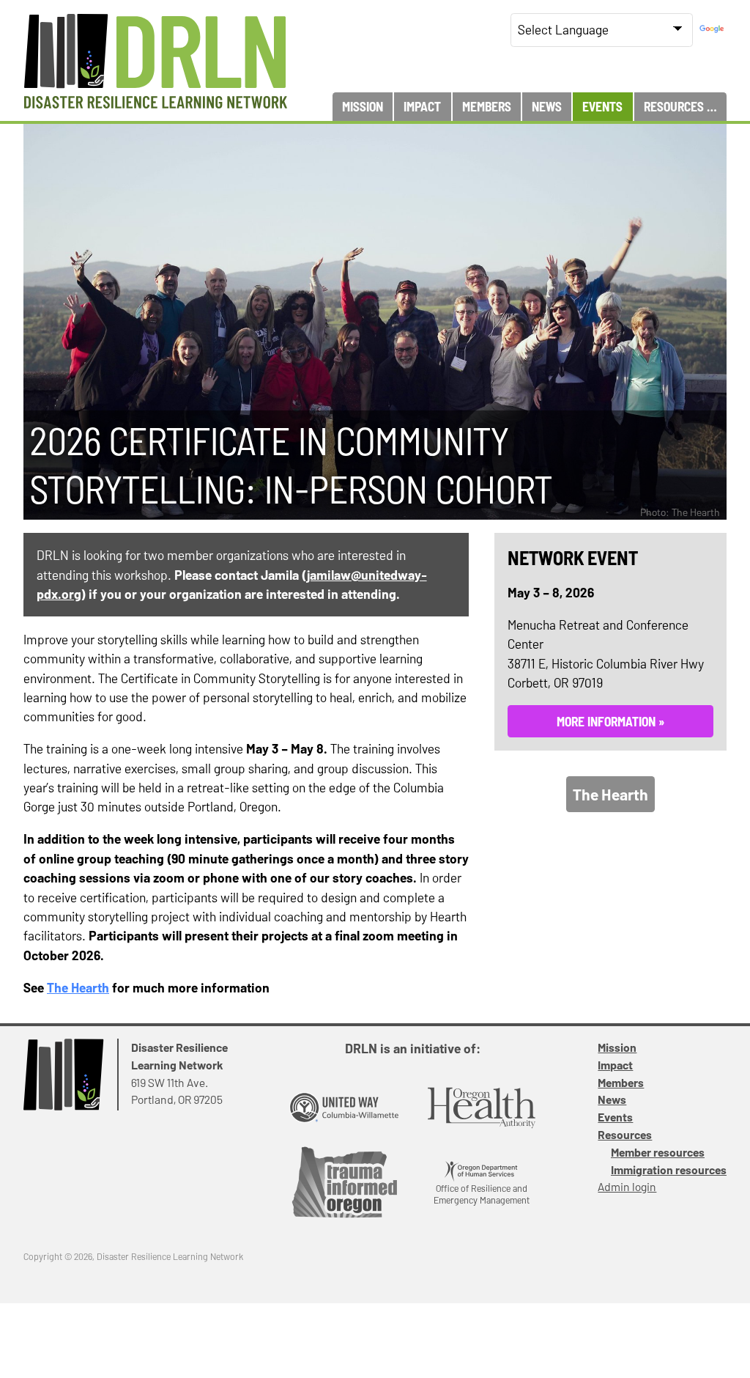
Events (602, 106)
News (547, 106)
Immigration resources (669, 1169)
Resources (674, 106)
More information (606, 721)
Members (486, 106)
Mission (362, 106)
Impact (422, 106)
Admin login (627, 1186)
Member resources (658, 1152)
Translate (713, 29)
